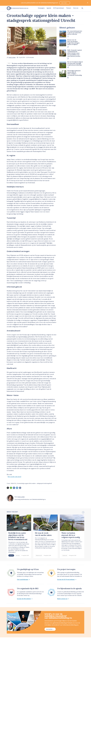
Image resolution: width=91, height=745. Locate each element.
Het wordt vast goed (14, 476)
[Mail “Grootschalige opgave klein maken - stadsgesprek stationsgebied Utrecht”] (20, 488)
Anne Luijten (12, 57)
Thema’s (68, 8)
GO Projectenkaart (58, 8)
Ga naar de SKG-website (24, 598)
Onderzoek (64, 555)
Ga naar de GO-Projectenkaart (66, 579)
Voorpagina (41, 8)
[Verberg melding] (87, 3)
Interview (18, 555)
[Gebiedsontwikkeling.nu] (21, 8)
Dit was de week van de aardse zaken (43, 534)
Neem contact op (62, 598)
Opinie (9, 63)
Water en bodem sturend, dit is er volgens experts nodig (70, 535)
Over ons (75, 8)
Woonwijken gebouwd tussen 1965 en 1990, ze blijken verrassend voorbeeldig (74, 73)
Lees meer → (64, 3)
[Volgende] (83, 512)
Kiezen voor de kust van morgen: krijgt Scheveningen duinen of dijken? (73, 42)
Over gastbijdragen (22, 579)
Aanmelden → (50, 629)
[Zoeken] (82, 8)
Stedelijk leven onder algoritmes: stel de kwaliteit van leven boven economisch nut (17, 536)
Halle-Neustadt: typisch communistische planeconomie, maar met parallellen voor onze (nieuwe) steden (74, 53)
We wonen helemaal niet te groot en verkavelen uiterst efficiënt (74, 32)
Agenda (49, 8)
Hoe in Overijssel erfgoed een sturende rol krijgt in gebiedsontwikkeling (75, 63)
